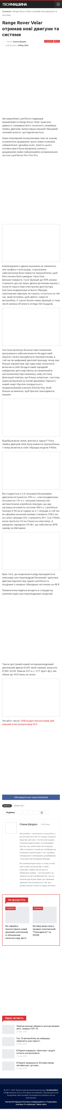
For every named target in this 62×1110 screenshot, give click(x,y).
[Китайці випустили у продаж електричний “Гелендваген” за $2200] (45, 915)
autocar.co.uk (18, 805)
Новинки (49, 41)
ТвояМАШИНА (52, 1090)
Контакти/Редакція (13, 1102)
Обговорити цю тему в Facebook (31, 797)
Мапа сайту (41, 1104)
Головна (6, 11)
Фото (57, 41)
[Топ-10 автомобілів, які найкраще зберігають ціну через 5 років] (8, 1041)
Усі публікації (29, 1104)
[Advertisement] (31, 85)
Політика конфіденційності (34, 1102)
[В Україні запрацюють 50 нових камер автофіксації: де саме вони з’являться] (8, 1066)
